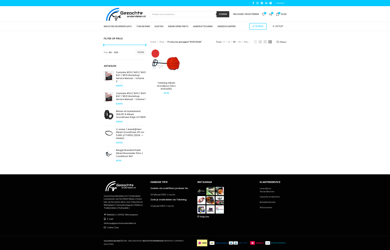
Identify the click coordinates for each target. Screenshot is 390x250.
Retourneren (266, 207)
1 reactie (171, 194)
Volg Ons (204, 216)
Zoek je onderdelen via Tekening (168, 199)
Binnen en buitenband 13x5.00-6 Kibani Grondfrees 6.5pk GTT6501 (131, 114)
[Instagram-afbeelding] (201, 191)
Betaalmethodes (268, 202)
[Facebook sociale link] (253, 3)
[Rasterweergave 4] (270, 42)
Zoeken (223, 14)
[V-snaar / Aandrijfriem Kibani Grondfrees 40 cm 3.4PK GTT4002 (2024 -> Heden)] (109, 136)
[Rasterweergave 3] (265, 42)
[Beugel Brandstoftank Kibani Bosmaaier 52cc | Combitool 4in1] (109, 155)
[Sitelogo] (126, 14)
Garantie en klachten (270, 196)
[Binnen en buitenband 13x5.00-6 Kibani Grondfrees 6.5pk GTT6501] (109, 116)
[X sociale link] (257, 3)
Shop (161, 41)
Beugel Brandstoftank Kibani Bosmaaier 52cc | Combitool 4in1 (129, 153)
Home (153, 41)
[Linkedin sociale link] (266, 3)
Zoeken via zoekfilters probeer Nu (169, 188)
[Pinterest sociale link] (262, 3)
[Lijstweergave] (255, 42)
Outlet (279, 26)
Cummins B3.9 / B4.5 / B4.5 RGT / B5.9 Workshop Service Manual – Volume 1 (131, 96)
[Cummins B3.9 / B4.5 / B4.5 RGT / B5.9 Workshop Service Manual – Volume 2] (109, 79)
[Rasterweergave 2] (260, 42)
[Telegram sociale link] (270, 3)
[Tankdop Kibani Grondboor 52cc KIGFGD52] (166, 64)
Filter (141, 52)
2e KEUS (259, 26)
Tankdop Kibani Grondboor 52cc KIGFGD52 (166, 85)
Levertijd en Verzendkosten (267, 190)
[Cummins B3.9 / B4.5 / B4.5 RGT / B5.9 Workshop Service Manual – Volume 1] (109, 98)
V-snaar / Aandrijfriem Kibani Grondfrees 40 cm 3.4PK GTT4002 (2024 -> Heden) (130, 134)
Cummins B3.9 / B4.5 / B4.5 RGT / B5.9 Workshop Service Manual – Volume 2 (131, 77)
